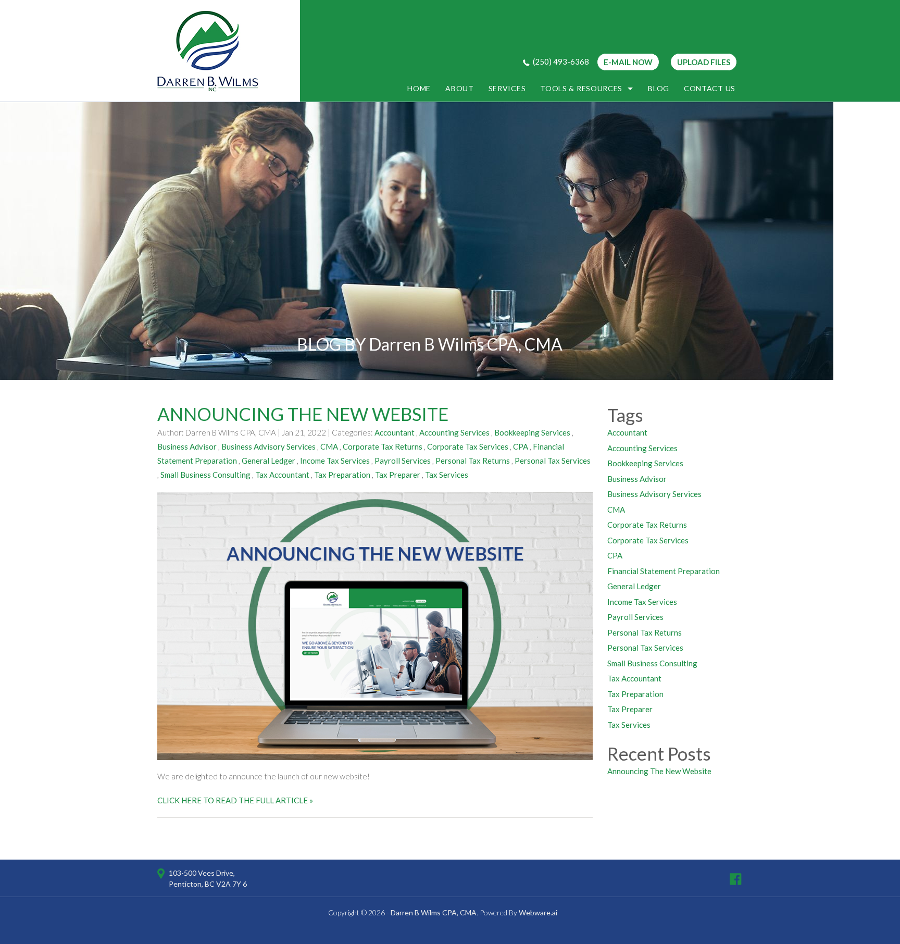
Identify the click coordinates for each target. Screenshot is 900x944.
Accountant (394, 432)
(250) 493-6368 (561, 61)
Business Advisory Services (268, 446)
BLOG (658, 88)
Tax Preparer (397, 474)
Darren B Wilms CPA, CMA (434, 912)
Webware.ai (538, 912)
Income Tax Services (335, 460)
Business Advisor (187, 446)
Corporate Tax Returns (382, 446)
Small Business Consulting (205, 474)
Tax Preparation (342, 474)
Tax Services (446, 474)
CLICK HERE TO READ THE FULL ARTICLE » (235, 800)
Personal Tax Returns (472, 460)
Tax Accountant (282, 474)
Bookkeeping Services (532, 432)
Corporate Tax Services (467, 446)
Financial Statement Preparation (663, 571)
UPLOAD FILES (703, 62)
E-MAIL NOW (628, 62)
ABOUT (459, 88)
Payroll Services (402, 460)
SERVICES (507, 88)
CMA (329, 446)
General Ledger (268, 460)
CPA (520, 446)
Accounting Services (454, 432)
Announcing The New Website (302, 414)
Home (419, 88)
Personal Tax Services (553, 460)
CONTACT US (709, 88)
